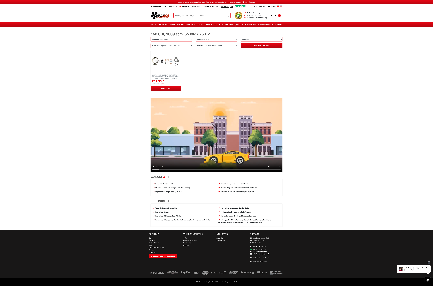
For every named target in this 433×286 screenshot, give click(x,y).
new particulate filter (267, 24)
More (279, 24)
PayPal (185, 238)
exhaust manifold (177, 24)
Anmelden (219, 238)
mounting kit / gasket (194, 24)
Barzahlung (186, 245)
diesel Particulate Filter (246, 24)
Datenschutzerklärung (156, 247)
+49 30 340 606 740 (259, 246)
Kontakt (151, 250)
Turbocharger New (227, 24)
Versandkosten (154, 243)
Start (150, 238)
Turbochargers (211, 24)
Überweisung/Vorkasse (190, 240)
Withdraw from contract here (163, 256)
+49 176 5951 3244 (211, 7)
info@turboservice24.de (191, 7)
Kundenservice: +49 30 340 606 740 (164, 7)
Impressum (152, 252)
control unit (163, 24)
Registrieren (220, 240)
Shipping (162, 84)
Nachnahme (187, 243)
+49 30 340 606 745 (260, 251)
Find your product (262, 45)
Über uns (152, 240)
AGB (150, 245)
